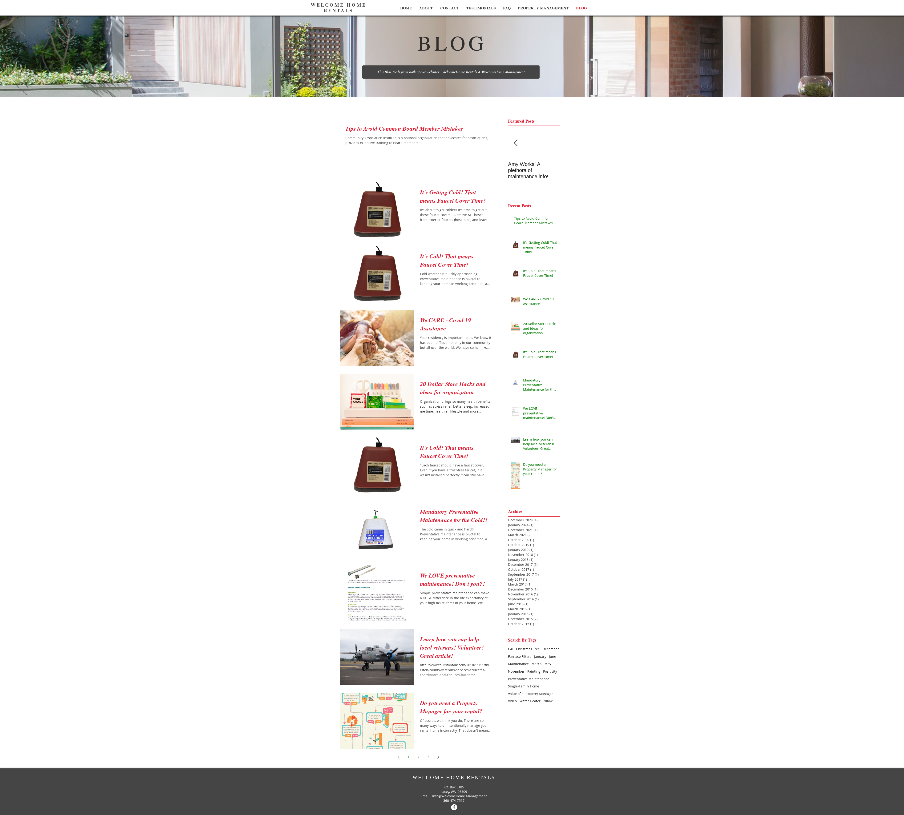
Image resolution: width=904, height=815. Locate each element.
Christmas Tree (528, 649)
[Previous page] (398, 757)
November (516, 671)
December (551, 649)
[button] (451, 72)
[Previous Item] (515, 143)
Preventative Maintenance (528, 679)
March (537, 664)
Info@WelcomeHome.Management (459, 796)
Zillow (548, 701)
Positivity (550, 671)
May (548, 664)
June (552, 656)
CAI (510, 649)
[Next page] (438, 757)
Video (512, 701)
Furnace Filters (519, 656)
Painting (533, 671)
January (540, 656)
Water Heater (530, 701)
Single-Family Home (523, 686)
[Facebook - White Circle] (454, 807)
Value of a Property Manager (530, 693)
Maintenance (518, 664)
